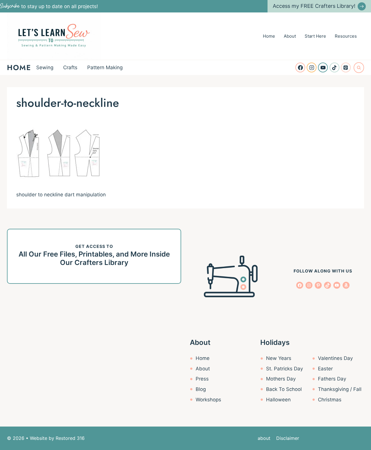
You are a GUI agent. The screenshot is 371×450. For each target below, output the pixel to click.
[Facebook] (300, 67)
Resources (346, 36)
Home (269, 36)
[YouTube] (323, 67)
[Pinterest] (346, 67)
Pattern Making (105, 67)
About (290, 36)
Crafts (70, 67)
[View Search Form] (359, 67)
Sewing (44, 67)
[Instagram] (312, 67)
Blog (201, 389)
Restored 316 (70, 438)
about (264, 438)
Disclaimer (287, 438)
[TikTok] (334, 67)
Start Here (315, 36)
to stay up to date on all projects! (49, 6)
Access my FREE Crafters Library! (314, 6)
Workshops (208, 400)
